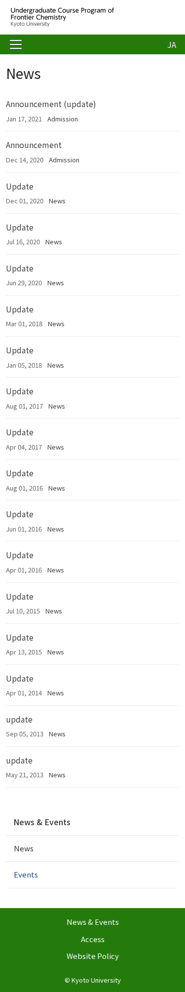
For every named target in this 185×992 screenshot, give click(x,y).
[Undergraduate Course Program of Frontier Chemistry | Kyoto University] (85, 17)
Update (20, 186)
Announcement (34, 145)
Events (26, 874)
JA (171, 44)
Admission (62, 118)
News (57, 200)
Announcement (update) (51, 104)
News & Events (42, 822)
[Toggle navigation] (16, 44)
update (19, 719)
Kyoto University (96, 980)
